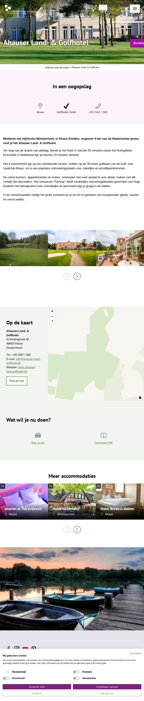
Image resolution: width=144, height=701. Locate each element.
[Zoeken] (112, 8)
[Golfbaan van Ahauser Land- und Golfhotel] (24, 248)
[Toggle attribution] (140, 398)
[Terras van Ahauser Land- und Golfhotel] (120, 248)
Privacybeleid (135, 653)
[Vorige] (67, 276)
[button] (16, 381)
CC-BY (93, 510)
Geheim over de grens (57, 67)
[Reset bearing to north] (52, 321)
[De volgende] (77, 276)
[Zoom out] (52, 316)
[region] (96, 354)
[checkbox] (6, 672)
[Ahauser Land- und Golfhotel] (72, 248)
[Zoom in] (52, 311)
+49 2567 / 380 (98, 112)
